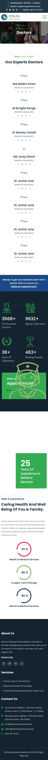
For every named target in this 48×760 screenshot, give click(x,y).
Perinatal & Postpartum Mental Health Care (24, 691)
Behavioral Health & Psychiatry (18, 686)
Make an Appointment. (24, 286)
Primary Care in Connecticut (17, 681)
